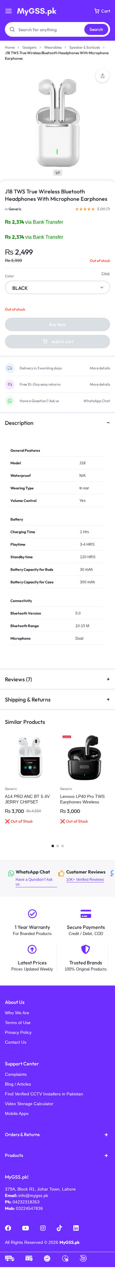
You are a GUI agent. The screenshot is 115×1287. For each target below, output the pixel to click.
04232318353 (26, 1201)
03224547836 (29, 1208)
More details (100, 368)
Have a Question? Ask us (39, 401)
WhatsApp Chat (96, 401)
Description (19, 422)
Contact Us (15, 1042)
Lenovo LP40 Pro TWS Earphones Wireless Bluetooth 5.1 (82, 802)
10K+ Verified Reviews (83, 876)
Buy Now (57, 324)
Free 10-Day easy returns (40, 384)
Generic (15, 209)
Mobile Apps (17, 1113)
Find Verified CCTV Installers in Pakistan (44, 1093)
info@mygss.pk (33, 1195)
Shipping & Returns (28, 699)
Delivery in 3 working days (41, 368)
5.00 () (103, 209)
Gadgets (29, 47)
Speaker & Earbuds (84, 47)
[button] (102, 75)
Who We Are (17, 1012)
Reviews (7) (18, 679)
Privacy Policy (18, 1032)
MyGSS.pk (69, 1242)
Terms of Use (18, 1022)
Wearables (53, 47)
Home (10, 47)
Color (9, 276)
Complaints (16, 1074)
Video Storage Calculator (29, 1103)
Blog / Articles (18, 1084)
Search (96, 29)
